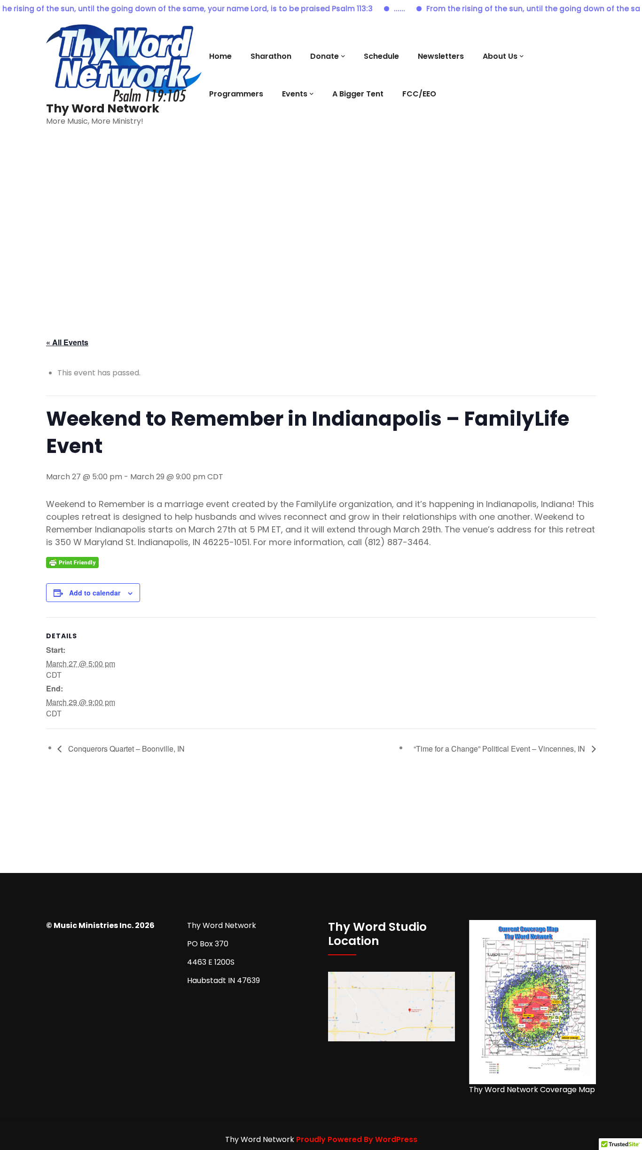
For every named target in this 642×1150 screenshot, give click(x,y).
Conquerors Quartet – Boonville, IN (125, 748)
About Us (500, 56)
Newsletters (441, 56)
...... (384, 8)
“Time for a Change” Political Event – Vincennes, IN (500, 748)
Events (294, 93)
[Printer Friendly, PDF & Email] (72, 561)
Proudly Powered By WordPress (356, 1139)
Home (220, 56)
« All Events (67, 342)
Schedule (381, 56)
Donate (324, 56)
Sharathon (271, 56)
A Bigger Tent (358, 93)
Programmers (236, 93)
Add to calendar (94, 592)
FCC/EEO (419, 93)
